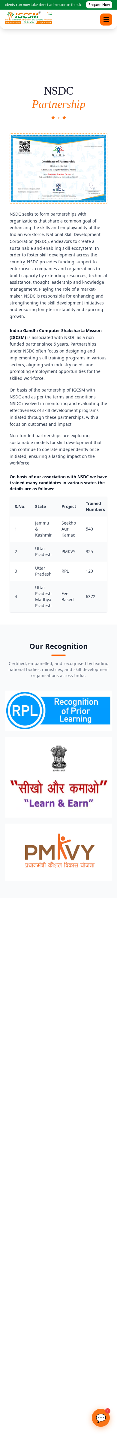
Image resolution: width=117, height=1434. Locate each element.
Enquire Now (99, 4)
